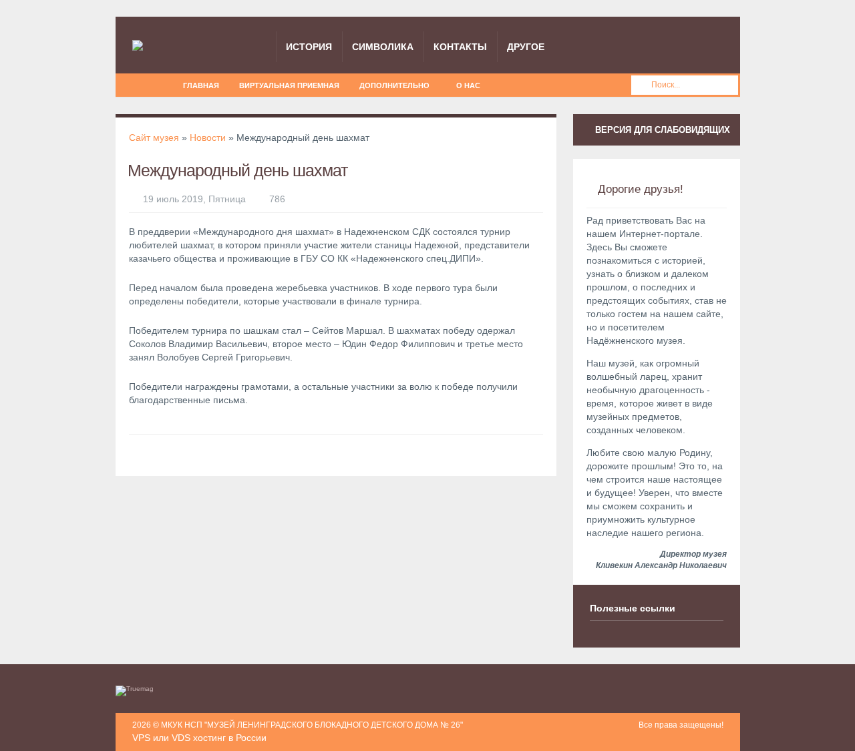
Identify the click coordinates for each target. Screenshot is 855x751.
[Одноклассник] (160, 84)
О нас (468, 85)
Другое (525, 46)
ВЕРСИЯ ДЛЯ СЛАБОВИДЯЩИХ (661, 130)
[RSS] (141, 84)
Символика (382, 46)
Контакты (460, 46)
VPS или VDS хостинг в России (199, 737)
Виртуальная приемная (289, 85)
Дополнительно (394, 85)
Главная (201, 85)
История (309, 46)
